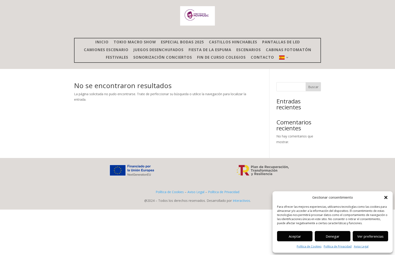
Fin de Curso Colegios (221, 57)
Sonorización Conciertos (162, 57)
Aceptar (295, 236)
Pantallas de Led (281, 42)
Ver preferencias (370, 236)
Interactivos (241, 200)
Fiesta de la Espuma (210, 50)
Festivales (117, 57)
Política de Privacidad (338, 246)
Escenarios (248, 50)
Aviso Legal (361, 246)
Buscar (313, 87)
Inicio (102, 42)
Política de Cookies (309, 246)
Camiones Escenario (106, 50)
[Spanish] (284, 58)
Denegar (332, 236)
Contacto (262, 57)
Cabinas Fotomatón (288, 50)
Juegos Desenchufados (158, 50)
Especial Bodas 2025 (182, 42)
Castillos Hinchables (233, 42)
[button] (386, 197)
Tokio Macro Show (135, 42)
